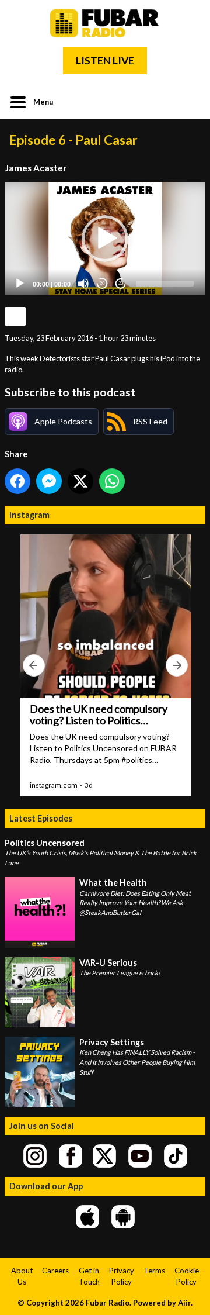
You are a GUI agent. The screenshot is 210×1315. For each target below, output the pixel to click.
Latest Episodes (40, 818)
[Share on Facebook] (17, 481)
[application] (105, 238)
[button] (105, 238)
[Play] (20, 283)
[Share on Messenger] (49, 481)
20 (102, 283)
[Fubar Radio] (105, 23)
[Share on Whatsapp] (112, 481)
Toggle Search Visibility (187, 101)
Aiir (184, 1302)
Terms (154, 1270)
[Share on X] (80, 481)
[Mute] (83, 283)
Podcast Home (15, 316)
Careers (55, 1270)
